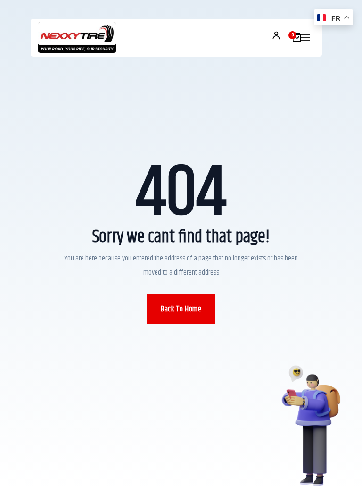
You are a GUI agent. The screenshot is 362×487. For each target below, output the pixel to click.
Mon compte (276, 35)
